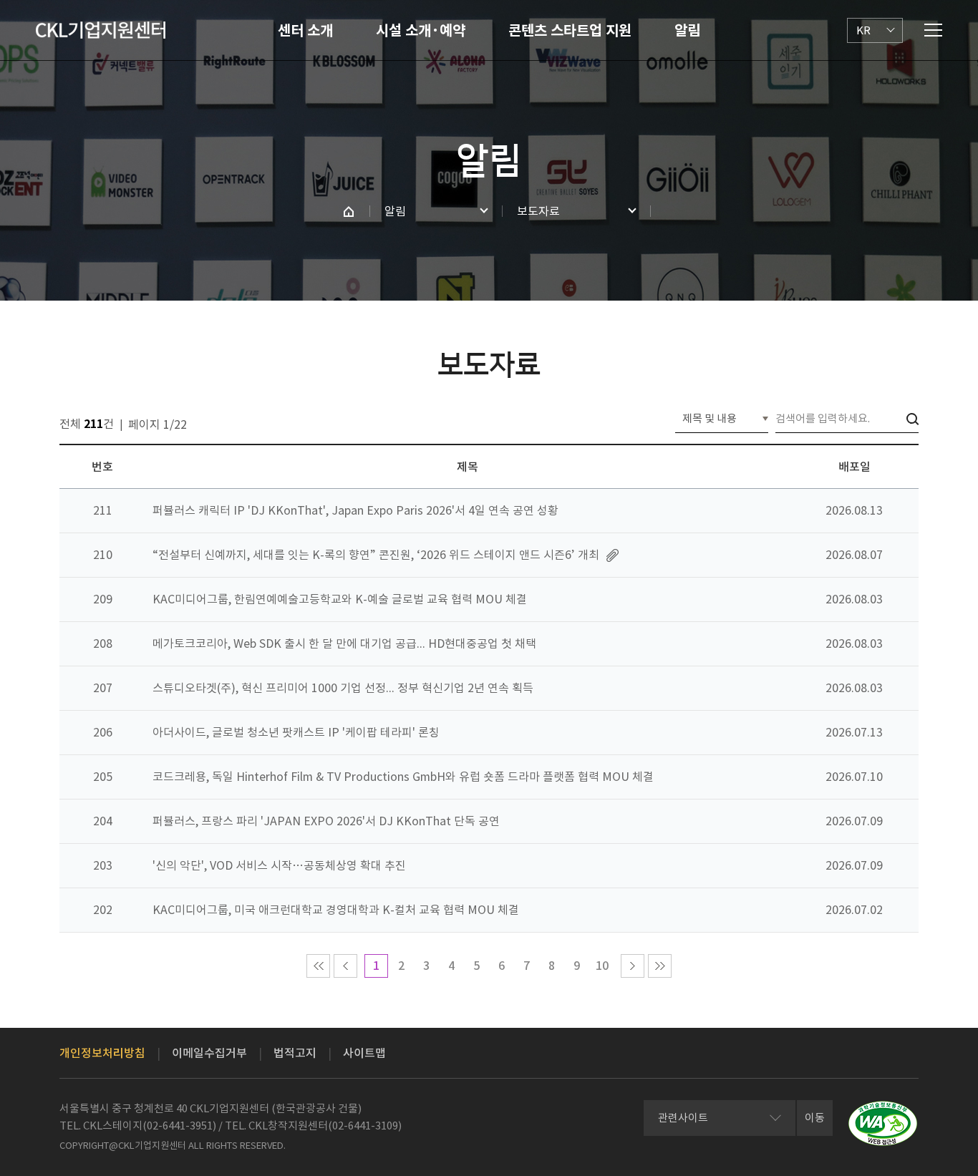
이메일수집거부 (209, 1053)
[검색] (912, 419)
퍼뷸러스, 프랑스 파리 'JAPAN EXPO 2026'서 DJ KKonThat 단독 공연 (326, 821)
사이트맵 (364, 1053)
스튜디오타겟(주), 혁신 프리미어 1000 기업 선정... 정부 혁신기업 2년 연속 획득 (342, 688)
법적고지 (294, 1053)
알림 (687, 30)
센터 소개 (305, 30)
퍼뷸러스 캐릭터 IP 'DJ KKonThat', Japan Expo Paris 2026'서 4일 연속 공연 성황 (355, 510)
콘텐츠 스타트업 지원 (569, 30)
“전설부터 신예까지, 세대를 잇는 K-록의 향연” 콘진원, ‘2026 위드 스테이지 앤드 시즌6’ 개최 (375, 555)
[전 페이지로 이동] (345, 966)
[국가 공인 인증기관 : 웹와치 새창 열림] (883, 1123)
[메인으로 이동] (100, 30)
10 (602, 965)
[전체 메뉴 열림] (933, 30)
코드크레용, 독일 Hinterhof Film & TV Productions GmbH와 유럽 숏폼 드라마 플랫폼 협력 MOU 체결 (403, 776)
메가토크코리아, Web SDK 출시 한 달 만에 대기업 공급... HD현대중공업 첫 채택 (344, 643)
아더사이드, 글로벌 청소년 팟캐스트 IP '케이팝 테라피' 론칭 (296, 732)
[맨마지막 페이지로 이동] (660, 966)
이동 (815, 1117)
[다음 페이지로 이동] (632, 966)
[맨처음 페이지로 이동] (318, 966)
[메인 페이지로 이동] (348, 211)
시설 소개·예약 (420, 30)
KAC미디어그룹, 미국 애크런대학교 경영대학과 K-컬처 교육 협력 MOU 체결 (335, 910)
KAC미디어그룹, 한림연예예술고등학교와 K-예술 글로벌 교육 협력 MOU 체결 (339, 599)
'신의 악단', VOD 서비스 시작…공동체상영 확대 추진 (279, 865)
